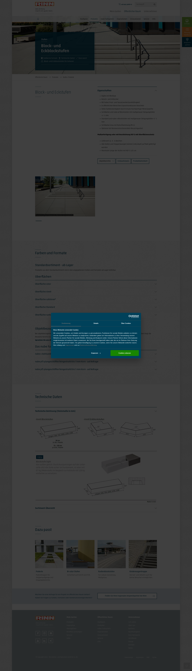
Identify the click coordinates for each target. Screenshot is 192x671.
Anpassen (94, 353)
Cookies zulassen (124, 353)
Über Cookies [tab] (126, 323)
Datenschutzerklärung (88, 345)
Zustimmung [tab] (66, 323)
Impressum (70, 345)
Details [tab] (96, 323)
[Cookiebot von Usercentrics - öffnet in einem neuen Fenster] (130, 316)
